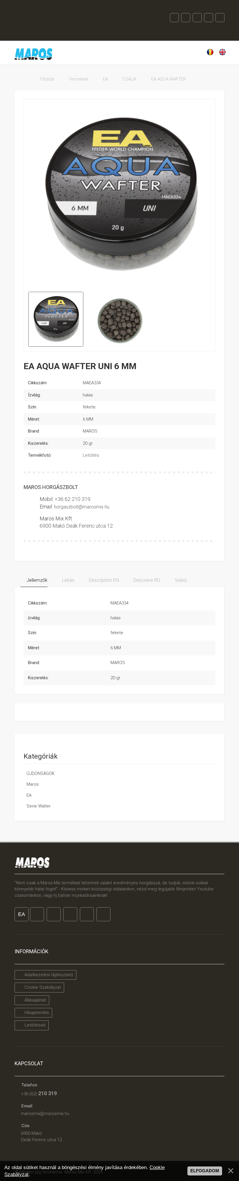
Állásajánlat (34, 1000)
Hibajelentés (36, 1012)
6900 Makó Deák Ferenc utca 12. (77, 526)
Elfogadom (204, 1170)
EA (29, 795)
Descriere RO (146, 580)
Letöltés (91, 455)
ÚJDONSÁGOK (41, 773)
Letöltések (34, 1025)
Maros (33, 784)
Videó (180, 580)
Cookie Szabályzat (42, 987)
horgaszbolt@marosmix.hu (81, 507)
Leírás (67, 580)
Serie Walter (39, 806)
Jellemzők (36, 580)
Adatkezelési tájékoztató (48, 974)
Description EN (103, 580)
